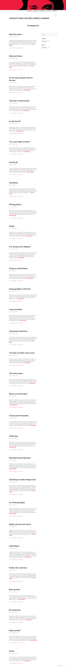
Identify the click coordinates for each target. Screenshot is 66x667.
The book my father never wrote (22, 353)
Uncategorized (14, 47)
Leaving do (13, 162)
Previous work (42, 10)
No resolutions (15, 610)
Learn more (29, 10)
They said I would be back (19, 100)
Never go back (14, 589)
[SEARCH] (55, 15)
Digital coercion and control (20, 524)
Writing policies (15, 204)
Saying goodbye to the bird (19, 289)
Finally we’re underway (18, 567)
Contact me (54, 10)
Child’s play (13, 436)
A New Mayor (14, 546)
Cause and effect (15, 309)
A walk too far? (15, 121)
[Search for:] (49, 34)
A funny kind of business (18, 415)
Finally (11, 226)
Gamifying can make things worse (22, 479)
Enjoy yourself (14, 630)
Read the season (15, 34)
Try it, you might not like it (19, 141)
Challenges (35, 10)
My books (48, 10)
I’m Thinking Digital (17, 502)
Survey (11, 651)
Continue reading (27, 90)
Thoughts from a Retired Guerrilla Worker (29, 18)
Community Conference (18, 331)
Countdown (13, 182)
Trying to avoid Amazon (18, 268)
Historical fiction (15, 56)
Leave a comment (20, 47)
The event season (16, 373)
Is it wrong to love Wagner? (20, 246)
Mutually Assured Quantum (20, 458)
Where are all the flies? (18, 394)
